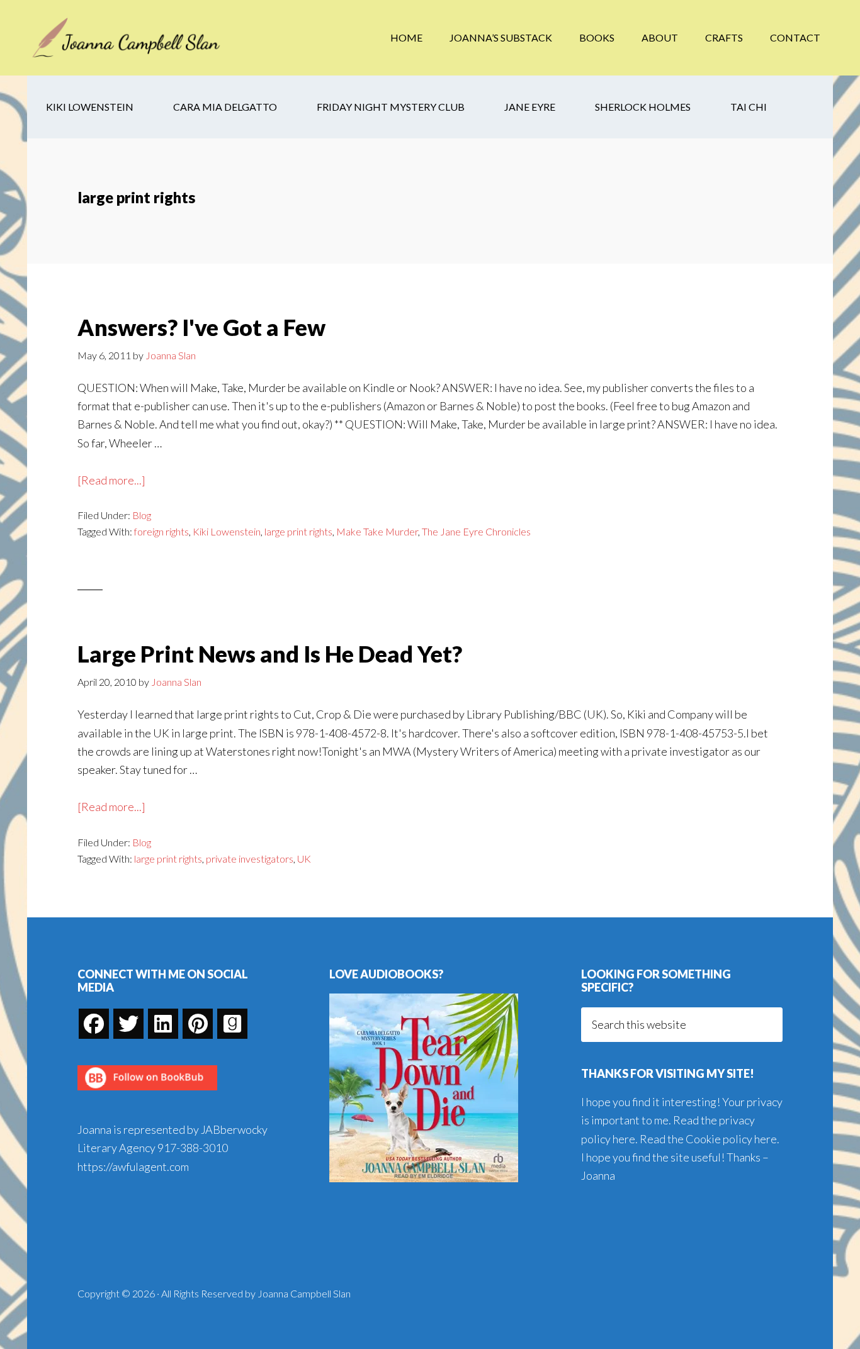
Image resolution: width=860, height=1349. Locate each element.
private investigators (249, 859)
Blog (141, 515)
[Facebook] (94, 1024)
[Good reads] (232, 1024)
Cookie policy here (731, 1139)
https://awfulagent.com (133, 1166)
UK (304, 859)
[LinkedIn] (163, 1024)
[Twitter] (128, 1024)
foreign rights (161, 531)
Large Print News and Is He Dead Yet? (269, 654)
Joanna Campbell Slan (128, 38)
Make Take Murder (377, 531)
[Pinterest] (198, 1024)
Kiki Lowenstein (227, 531)
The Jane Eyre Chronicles (476, 531)
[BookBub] (147, 1093)
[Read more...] (111, 481)
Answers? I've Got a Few (201, 327)
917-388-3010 (192, 1148)
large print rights (298, 531)
